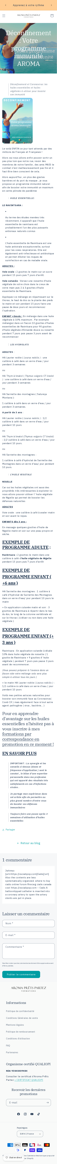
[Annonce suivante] (51, 5)
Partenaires (12, 1052)
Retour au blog (30, 843)
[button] (3, 15)
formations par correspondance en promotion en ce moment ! (28, 739)
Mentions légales (15, 1025)
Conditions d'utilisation (18, 1038)
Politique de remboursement (20, 1031)
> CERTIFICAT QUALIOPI (28, 1079)
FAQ (8, 1045)
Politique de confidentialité (20, 1011)
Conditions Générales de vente (22, 1018)
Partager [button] (10, 829)
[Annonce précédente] (5, 5)
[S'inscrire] (47, 1102)
